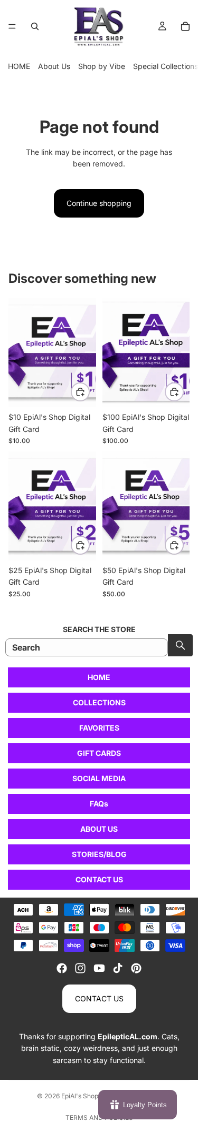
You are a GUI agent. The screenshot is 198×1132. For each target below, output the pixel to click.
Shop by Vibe (101, 66)
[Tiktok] (117, 968)
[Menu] (12, 26)
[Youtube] (99, 968)
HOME (19, 66)
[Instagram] (80, 968)
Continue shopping (99, 203)
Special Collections (165, 66)
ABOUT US (99, 828)
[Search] (34, 26)
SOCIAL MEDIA (99, 778)
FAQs (99, 803)
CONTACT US (99, 879)
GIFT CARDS (99, 753)
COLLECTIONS (99, 702)
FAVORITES (99, 727)
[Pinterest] (136, 968)
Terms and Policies (99, 1117)
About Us (54, 66)
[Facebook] (61, 968)
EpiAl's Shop (79, 1096)
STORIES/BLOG (99, 854)
